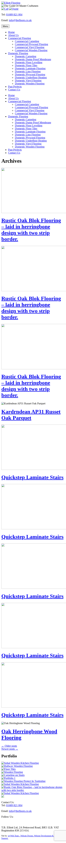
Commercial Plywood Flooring (31, 44)
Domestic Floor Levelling (28, 62)
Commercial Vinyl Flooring (29, 47)
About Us (13, 35)
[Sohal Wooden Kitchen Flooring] (20, 763)
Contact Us (14, 89)
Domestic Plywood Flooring (30, 74)
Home (11, 32)
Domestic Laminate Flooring (30, 68)
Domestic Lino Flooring (28, 71)
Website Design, (27, 836)
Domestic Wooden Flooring (30, 83)
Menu (5, 26)
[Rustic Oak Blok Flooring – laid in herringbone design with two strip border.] (33, 790)
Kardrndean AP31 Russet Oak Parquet (31, 415)
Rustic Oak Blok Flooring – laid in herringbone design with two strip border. (31, 229)
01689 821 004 (14, 14)
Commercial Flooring (19, 38)
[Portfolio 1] (8, 778)
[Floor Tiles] (8, 769)
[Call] (4, 8)
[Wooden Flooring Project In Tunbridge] (23, 781)
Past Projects (15, 86)
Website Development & (44, 836)
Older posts (9, 745)
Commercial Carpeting (27, 41)
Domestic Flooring (18, 53)
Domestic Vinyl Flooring (28, 80)
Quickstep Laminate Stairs (32, 477)
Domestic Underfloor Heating (31, 77)
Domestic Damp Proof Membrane (33, 59)
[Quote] (13, 8)
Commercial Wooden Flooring (31, 50)
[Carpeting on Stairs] (13, 775)
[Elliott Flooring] (10, 2)
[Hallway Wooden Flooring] (17, 766)
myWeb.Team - (14, 836)
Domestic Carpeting (25, 56)
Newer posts (9, 748)
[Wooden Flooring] (12, 772)
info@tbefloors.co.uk (20, 20)
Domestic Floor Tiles (26, 65)
